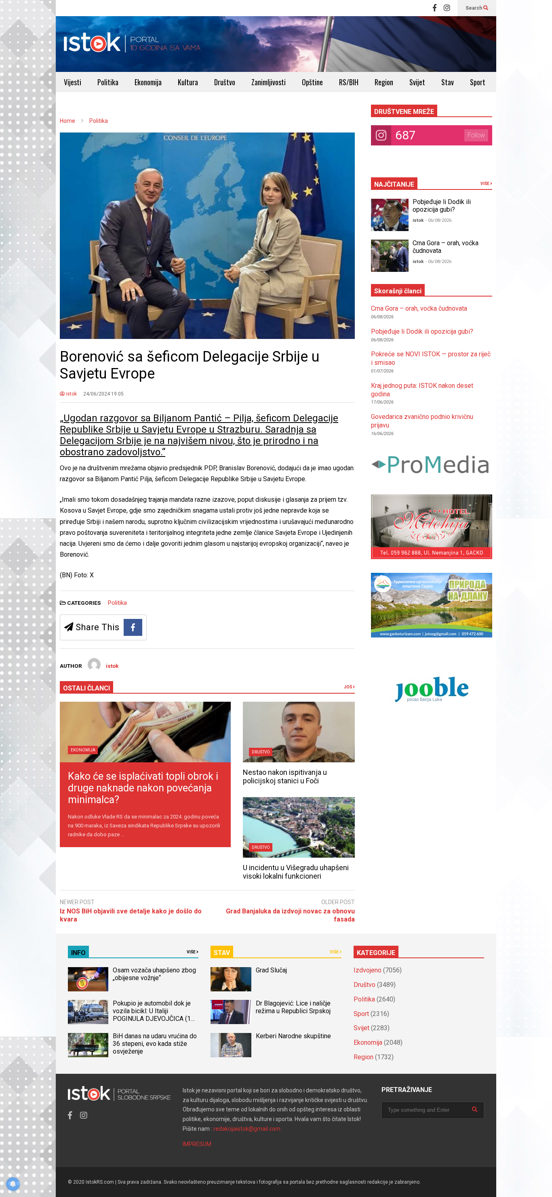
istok (71, 394)
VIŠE (485, 183)
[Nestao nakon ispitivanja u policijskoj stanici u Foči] (299, 732)
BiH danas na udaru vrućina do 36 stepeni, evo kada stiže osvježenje (155, 1043)
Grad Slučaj (271, 970)
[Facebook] (434, 8)
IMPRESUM (197, 1144)
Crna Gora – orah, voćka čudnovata (419, 308)
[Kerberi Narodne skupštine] (231, 1045)
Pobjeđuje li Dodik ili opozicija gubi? (442, 205)
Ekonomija (148, 82)
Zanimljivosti (268, 82)
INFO (78, 953)
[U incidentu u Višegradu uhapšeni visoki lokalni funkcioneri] (299, 827)
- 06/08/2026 (438, 220)
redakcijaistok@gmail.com (246, 1128)
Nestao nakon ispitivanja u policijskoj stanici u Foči (285, 776)
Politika (107, 82)
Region (384, 82)
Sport (477, 82)
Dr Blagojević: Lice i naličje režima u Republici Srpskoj (294, 1007)
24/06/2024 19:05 (103, 394)
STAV (222, 953)
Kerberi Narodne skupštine (293, 1036)
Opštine (312, 82)
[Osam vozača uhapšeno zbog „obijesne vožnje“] (88, 979)
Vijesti (72, 82)
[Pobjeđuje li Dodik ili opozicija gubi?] (390, 215)
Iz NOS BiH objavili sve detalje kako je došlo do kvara (131, 915)
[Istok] (132, 44)
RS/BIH (348, 82)
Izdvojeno (367, 970)
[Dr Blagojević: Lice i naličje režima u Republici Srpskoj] (231, 1012)
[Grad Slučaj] (231, 979)
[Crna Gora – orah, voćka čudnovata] (390, 256)
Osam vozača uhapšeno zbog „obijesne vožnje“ (154, 974)
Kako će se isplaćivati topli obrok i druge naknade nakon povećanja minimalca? (143, 788)
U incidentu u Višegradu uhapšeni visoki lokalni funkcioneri (296, 871)
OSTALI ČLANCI (86, 688)
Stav (447, 82)
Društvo (224, 82)
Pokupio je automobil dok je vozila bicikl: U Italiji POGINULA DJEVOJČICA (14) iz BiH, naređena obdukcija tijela (154, 1018)
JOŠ (348, 687)
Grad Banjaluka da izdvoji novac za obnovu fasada (290, 915)
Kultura (188, 82)
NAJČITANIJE (394, 184)
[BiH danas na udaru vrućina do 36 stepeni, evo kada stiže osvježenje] (88, 1045)
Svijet (417, 82)
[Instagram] (447, 8)
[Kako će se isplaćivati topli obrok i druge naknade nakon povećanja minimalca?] (145, 732)
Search (474, 8)
